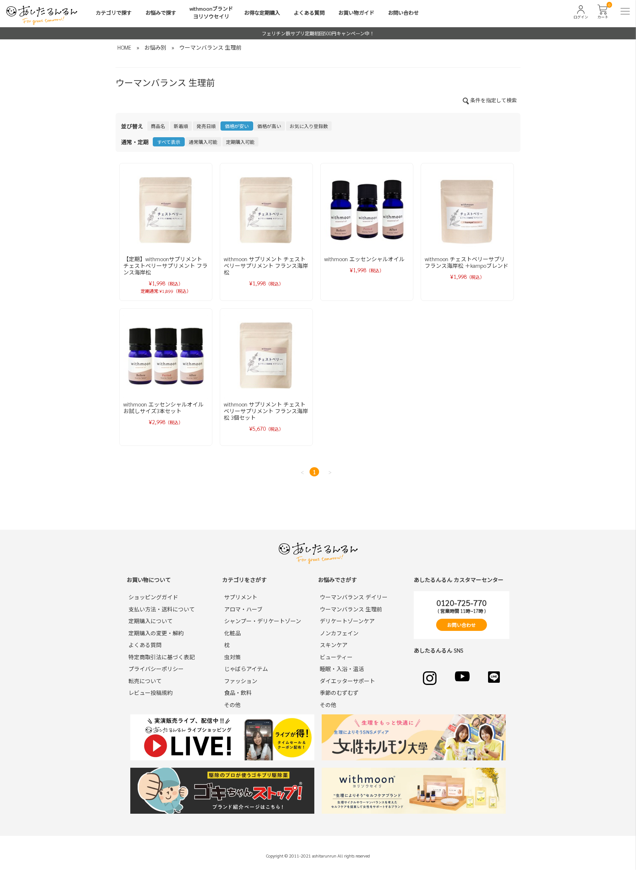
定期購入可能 (240, 142)
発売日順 (206, 126)
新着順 (181, 126)
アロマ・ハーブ (243, 609)
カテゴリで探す (114, 12)
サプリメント (240, 596)
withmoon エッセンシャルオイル (364, 258)
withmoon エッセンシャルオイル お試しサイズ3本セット (163, 407)
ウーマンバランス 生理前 (210, 47)
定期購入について (150, 620)
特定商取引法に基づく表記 (161, 656)
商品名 (158, 126)
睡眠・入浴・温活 (342, 668)
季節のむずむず (339, 692)
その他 (232, 704)
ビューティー (336, 656)
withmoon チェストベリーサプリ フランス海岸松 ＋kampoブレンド (466, 262)
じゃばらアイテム (246, 668)
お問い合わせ (403, 12)
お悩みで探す (160, 12)
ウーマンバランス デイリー (354, 596)
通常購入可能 (203, 142)
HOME (124, 47)
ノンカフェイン (339, 632)
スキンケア (333, 644)
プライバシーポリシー (156, 668)
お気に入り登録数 (309, 126)
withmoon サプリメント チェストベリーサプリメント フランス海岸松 (266, 265)
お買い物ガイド (356, 12)
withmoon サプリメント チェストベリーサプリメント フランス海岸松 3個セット (266, 411)
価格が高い (269, 126)
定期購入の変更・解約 (156, 632)
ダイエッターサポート (347, 680)
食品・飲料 (238, 692)
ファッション (240, 680)
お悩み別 (155, 47)
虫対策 (232, 656)
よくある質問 (309, 12)
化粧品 (232, 632)
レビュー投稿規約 (150, 692)
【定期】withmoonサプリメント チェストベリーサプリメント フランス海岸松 (165, 265)
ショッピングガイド (153, 596)
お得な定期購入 (262, 12)
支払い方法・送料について (161, 609)
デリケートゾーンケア (347, 620)
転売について (145, 680)
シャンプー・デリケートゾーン (262, 620)
